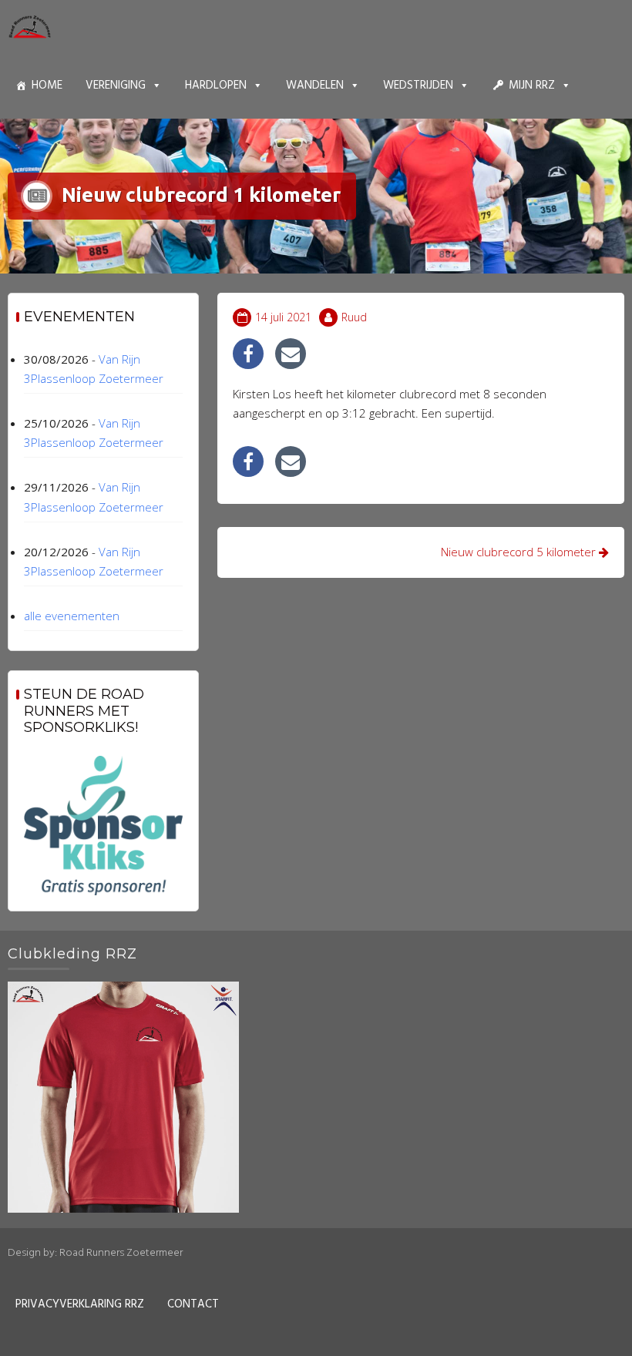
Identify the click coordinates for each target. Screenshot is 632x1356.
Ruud (354, 317)
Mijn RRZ (532, 85)
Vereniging (116, 85)
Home (47, 85)
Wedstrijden (418, 85)
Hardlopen (216, 85)
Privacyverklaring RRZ (79, 1304)
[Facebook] (248, 353)
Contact (193, 1304)
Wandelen (315, 85)
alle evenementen (71, 615)
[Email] (290, 353)
